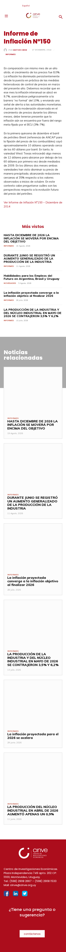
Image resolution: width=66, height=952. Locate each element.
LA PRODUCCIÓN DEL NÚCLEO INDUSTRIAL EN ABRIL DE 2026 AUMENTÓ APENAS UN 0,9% (32, 810)
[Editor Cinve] (6, 50)
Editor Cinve (20, 50)
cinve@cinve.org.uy (23, 885)
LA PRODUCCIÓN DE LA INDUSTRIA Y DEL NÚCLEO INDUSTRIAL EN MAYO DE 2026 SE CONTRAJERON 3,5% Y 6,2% (32, 313)
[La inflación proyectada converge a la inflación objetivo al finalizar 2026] (33, 547)
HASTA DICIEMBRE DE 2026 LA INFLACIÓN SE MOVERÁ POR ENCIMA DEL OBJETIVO (31, 238)
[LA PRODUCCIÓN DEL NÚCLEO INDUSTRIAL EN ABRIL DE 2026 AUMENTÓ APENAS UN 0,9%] (33, 776)
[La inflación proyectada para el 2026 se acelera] (33, 703)
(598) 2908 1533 (45, 881)
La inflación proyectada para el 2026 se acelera (32, 736)
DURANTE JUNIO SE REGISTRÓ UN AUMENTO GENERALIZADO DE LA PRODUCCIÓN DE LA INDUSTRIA (29, 258)
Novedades (10, 283)
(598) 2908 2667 (21, 881)
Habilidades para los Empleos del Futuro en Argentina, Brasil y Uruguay (31, 277)
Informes (11, 54)
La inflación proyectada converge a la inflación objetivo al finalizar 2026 (31, 294)
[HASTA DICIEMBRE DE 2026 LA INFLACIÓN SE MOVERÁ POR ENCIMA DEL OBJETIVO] (33, 390)
